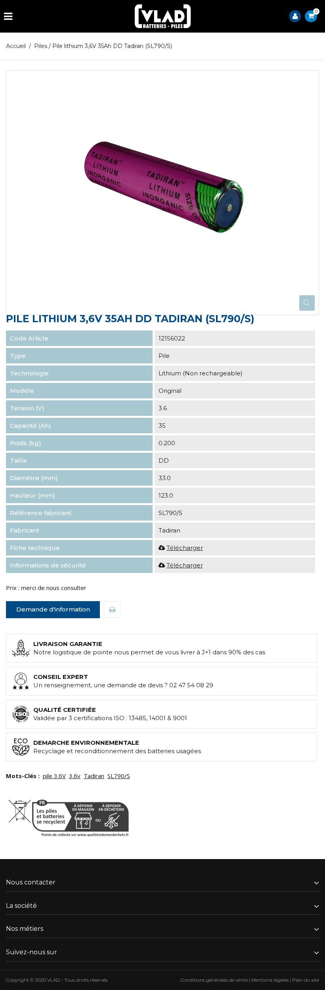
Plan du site (305, 980)
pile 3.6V (54, 776)
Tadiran (94, 776)
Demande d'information (53, 609)
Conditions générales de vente (214, 980)
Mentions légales (270, 980)
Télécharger (184, 548)
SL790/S (118, 776)
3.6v (74, 776)
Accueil (16, 46)
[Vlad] (163, 16)
